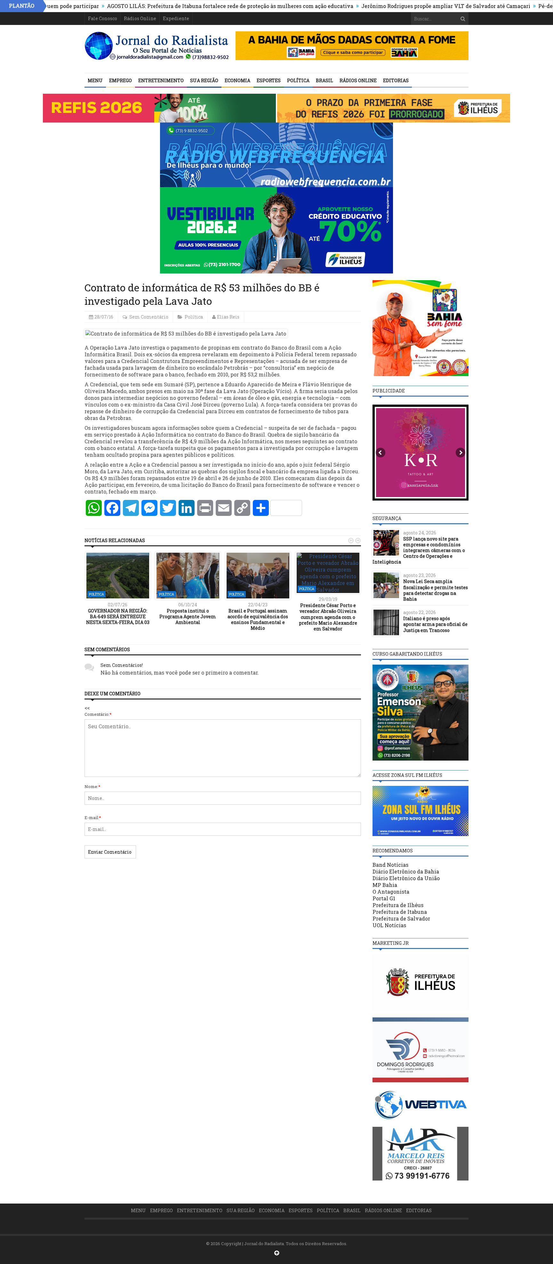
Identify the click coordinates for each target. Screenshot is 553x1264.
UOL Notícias (389, 925)
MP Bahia (385, 884)
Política (298, 80)
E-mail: (92, 817)
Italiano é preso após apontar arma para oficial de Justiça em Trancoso (435, 624)
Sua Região (204, 80)
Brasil (324, 80)
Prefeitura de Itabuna (400, 911)
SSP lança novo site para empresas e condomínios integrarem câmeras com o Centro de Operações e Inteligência (419, 550)
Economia (237, 80)
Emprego (120, 80)
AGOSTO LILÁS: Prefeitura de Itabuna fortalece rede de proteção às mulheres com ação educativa (195, 6)
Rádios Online (140, 18)
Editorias (396, 80)
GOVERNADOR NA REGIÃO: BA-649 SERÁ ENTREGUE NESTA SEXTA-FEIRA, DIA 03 (117, 616)
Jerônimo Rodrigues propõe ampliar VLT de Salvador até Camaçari (410, 6)
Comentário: (98, 714)
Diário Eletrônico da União (406, 878)
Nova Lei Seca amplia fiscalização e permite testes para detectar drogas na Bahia (435, 590)
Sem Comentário (148, 317)
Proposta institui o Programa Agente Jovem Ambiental (187, 616)
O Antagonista (391, 891)
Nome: (92, 786)
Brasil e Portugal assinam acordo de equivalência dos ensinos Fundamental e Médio (258, 619)
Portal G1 (384, 898)
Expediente (176, 18)
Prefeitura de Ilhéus (398, 905)
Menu (95, 80)
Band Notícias (390, 864)
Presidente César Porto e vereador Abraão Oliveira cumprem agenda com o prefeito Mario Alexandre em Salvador (328, 617)
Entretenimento (161, 80)
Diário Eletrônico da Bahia (406, 871)
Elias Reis (228, 317)
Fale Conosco (102, 18)
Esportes (269, 80)
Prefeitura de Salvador (401, 918)
